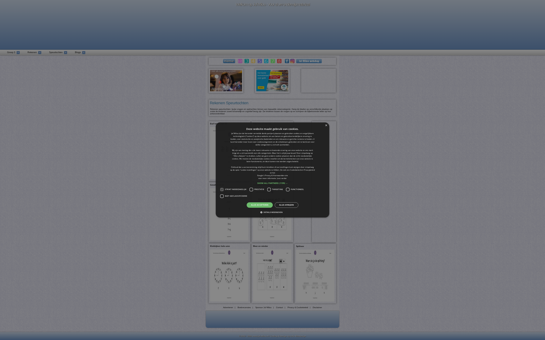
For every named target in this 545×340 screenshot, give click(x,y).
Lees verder (282, 178)
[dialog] (272, 169)
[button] (272, 183)
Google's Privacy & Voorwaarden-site (272, 175)
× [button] (326, 125)
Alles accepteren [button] (259, 205)
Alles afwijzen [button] (286, 205)
